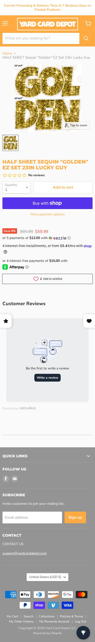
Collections (47, 616)
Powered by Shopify (47, 633)
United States (45, 577)
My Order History (21, 621)
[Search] (86, 38)
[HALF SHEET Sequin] (10, 143)
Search (28, 616)
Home (7, 53)
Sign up (75, 517)
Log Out (80, 621)
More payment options (47, 214)
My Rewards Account (54, 621)
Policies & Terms (71, 616)
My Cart (12, 616)
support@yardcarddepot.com (24, 553)
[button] (47, 238)
